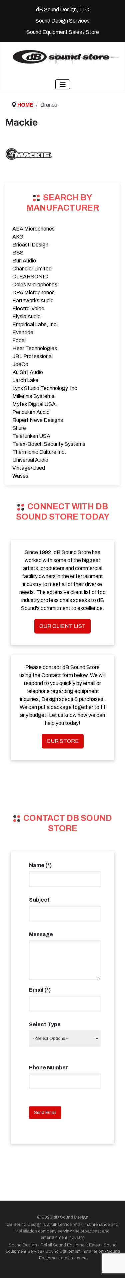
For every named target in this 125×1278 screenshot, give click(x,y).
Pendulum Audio (31, 412)
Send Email (45, 1112)
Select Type (45, 1024)
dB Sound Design (70, 1217)
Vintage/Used (28, 468)
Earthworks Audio (33, 300)
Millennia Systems (33, 396)
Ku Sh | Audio (27, 372)
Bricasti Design (30, 244)
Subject (39, 900)
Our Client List (62, 626)
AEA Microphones (33, 229)
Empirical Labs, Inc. (35, 324)
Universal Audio (30, 460)
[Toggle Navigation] (62, 84)
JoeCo (20, 364)
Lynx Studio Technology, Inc (44, 388)
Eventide (22, 332)
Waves (20, 476)
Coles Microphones (34, 284)
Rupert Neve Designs (37, 420)
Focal (19, 340)
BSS (18, 252)
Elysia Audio (26, 316)
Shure (19, 428)
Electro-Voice (28, 308)
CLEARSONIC (30, 276)
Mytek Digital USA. (34, 404)
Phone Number (48, 1067)
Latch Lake (25, 380)
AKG (17, 237)
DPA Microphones (33, 292)
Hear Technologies (34, 348)
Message (41, 934)
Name (40, 865)
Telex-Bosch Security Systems (48, 444)
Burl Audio (24, 260)
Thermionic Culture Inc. (39, 452)
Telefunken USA (31, 436)
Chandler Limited (32, 268)
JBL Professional (32, 356)
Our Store (63, 741)
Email (40, 990)
